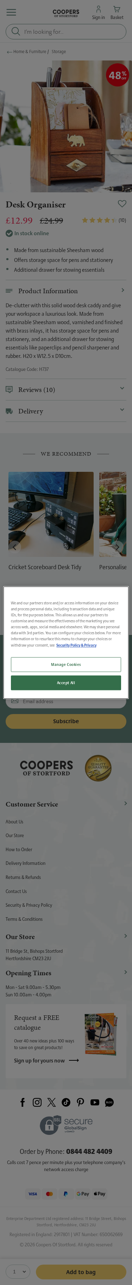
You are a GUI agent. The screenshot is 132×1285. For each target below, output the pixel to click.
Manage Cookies (66, 664)
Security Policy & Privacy (76, 645)
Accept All (66, 683)
